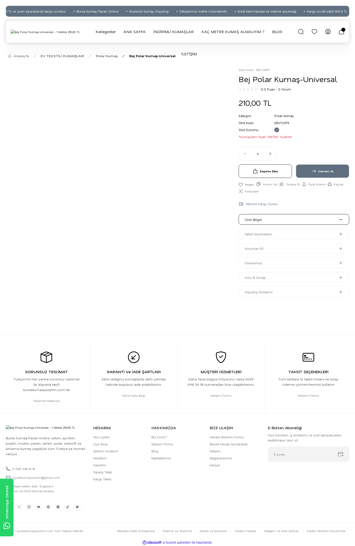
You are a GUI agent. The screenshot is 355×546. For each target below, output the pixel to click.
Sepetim (99, 465)
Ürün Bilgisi (253, 219)
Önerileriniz (253, 263)
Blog (154, 451)
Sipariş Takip (102, 472)
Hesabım (100, 458)
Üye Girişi (100, 444)
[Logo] (45, 31)
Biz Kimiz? (159, 437)
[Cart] (341, 32)
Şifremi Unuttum (105, 451)
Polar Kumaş (284, 116)
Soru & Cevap (255, 277)
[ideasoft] (152, 542)
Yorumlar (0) (254, 248)
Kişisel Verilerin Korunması (326, 531)
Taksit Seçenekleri (258, 234)
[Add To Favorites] (246, 184)
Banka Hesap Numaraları (229, 444)
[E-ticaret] (177, 542)
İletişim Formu (162, 444)
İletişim (215, 451)
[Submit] (340, 454)
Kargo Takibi (102, 479)
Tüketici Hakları (245, 531)
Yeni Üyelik (101, 437)
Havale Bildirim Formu (227, 437)
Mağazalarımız (221, 458)
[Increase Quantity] (272, 154)
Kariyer (215, 465)
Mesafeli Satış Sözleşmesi (136, 531)
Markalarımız (161, 458)
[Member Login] (328, 32)
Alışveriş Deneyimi (259, 292)
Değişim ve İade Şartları (281, 531)
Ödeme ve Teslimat (177, 531)
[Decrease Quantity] (243, 154)
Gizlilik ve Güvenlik (213, 531)
